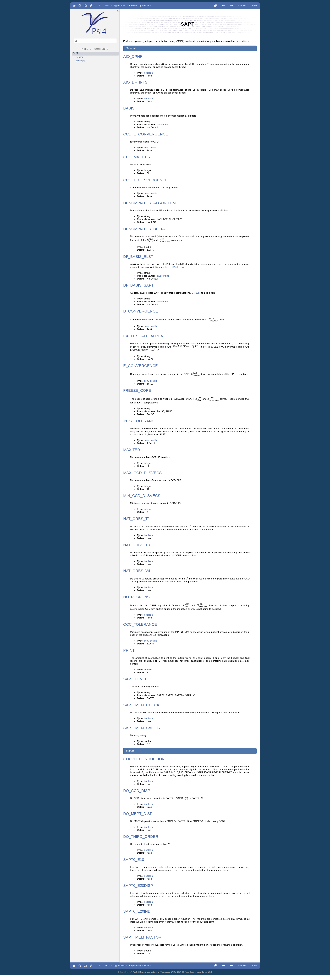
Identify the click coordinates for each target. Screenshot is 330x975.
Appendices (119, 5)
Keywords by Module (139, 5)
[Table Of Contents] (215, 5)
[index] (94, 23)
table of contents (94, 48)
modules (242, 5)
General (79, 57)
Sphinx (204, 972)
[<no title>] (231, 5)
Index (254, 5)
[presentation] (150, 240)
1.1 (98, 5)
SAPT (75, 53)
